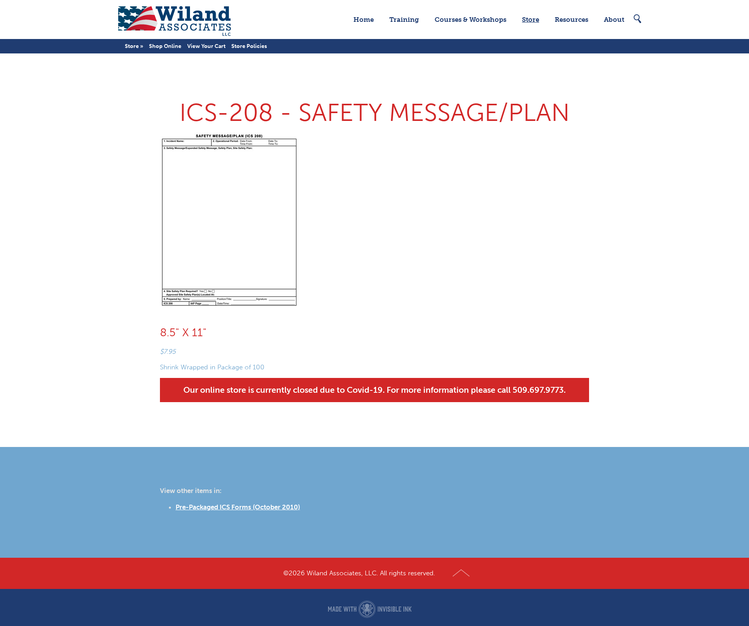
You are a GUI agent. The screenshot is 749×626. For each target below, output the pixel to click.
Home (363, 19)
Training (404, 19)
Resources (571, 19)
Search (638, 19)
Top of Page (461, 573)
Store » (134, 46)
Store (530, 19)
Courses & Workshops (470, 19)
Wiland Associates (174, 19)
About (614, 19)
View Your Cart (206, 46)
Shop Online (165, 46)
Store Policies (249, 46)
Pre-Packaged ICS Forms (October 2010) (238, 507)
